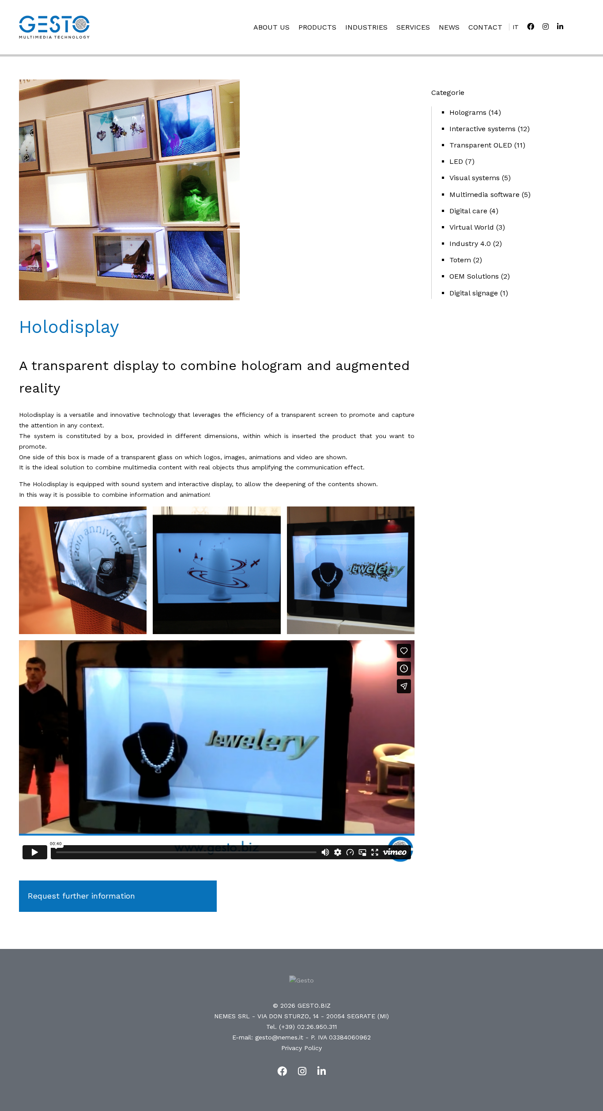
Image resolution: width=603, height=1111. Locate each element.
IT (516, 26)
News (449, 27)
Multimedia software (484, 194)
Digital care (468, 211)
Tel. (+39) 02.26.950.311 (301, 1026)
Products (317, 27)
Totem (460, 260)
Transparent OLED (480, 145)
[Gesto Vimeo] (560, 26)
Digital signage (473, 293)
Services (413, 27)
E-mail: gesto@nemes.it (267, 1037)
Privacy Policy (301, 1047)
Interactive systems (482, 129)
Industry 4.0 (470, 243)
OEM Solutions (474, 276)
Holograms (467, 112)
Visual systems (474, 178)
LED (456, 161)
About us (271, 27)
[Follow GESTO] (530, 26)
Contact (485, 27)
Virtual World (471, 227)
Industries (366, 27)
